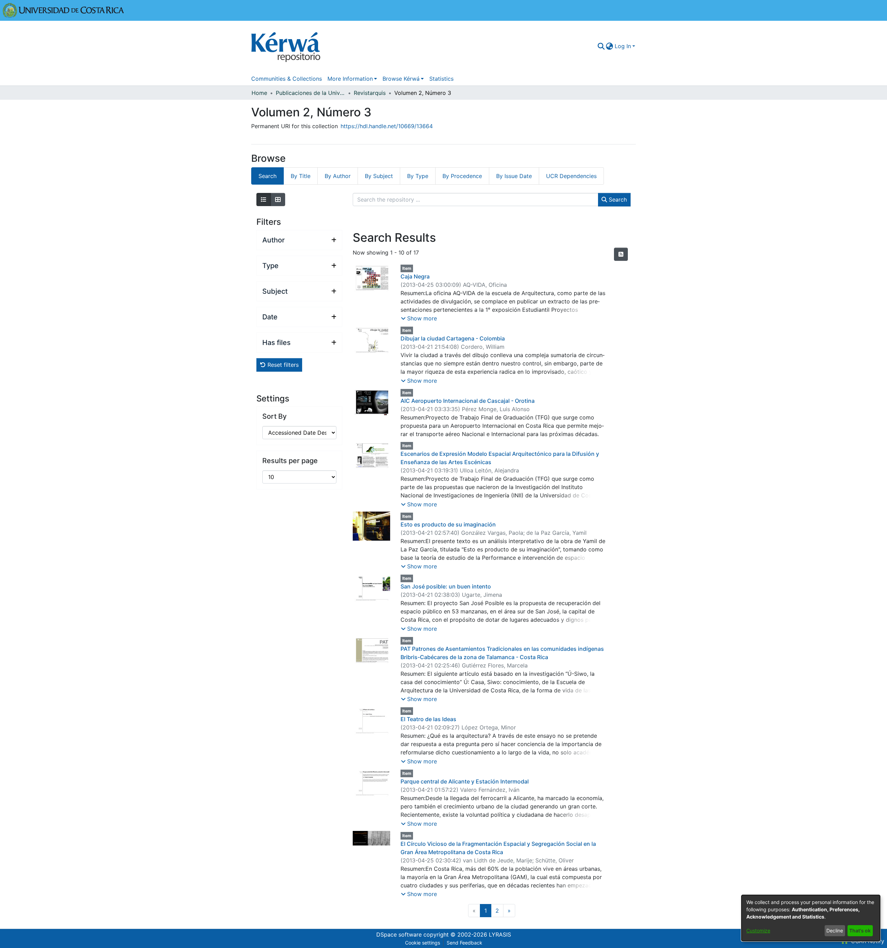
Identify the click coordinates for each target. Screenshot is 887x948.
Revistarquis (370, 92)
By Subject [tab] (379, 175)
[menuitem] (609, 46)
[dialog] (810, 918)
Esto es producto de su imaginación (448, 524)
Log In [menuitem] (623, 46)
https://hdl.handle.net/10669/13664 (387, 126)
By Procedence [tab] (462, 175)
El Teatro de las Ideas (428, 719)
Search (617, 199)
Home (259, 92)
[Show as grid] (278, 199)
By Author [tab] (338, 175)
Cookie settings (422, 943)
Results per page (290, 461)
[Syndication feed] (621, 254)
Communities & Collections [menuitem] (286, 78)
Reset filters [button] (282, 364)
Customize (758, 930)
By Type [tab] (417, 175)
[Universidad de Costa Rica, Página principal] (63, 9)
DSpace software (399, 934)
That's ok (860, 930)
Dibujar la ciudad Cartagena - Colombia (453, 338)
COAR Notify (866, 941)
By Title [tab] (300, 175)
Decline (834, 930)
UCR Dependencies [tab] (571, 175)
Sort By (274, 416)
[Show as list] (263, 199)
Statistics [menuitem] (441, 78)
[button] (419, 318)
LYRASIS (500, 934)
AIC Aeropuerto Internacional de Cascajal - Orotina (468, 400)
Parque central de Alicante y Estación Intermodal (465, 781)
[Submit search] (601, 46)
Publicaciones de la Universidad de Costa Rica (310, 92)
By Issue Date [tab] (514, 175)
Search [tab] (267, 175)
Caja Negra (415, 276)
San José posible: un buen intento (446, 586)
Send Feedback (464, 943)
